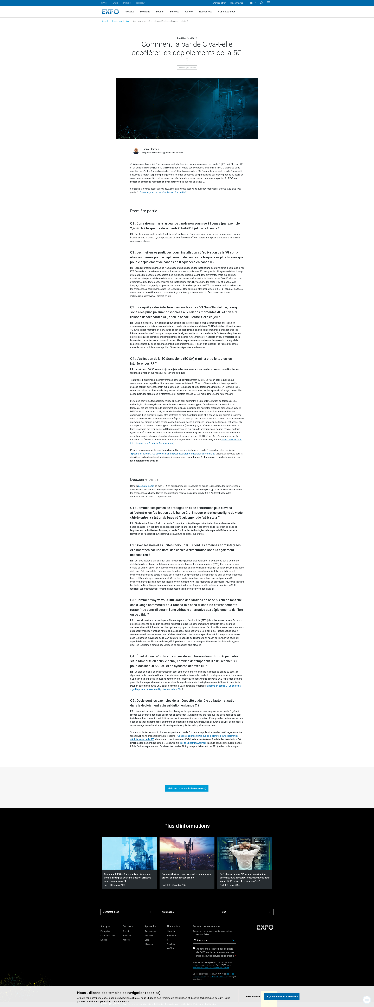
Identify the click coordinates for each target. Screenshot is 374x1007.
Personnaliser (252, 996)
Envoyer (233, 940)
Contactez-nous (227, 11)
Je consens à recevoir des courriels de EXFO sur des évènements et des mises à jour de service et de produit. (215, 952)
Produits (129, 11)
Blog (127, 21)
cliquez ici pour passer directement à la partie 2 (163, 192)
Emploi (115, 3)
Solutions (145, 11)
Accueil (105, 21)
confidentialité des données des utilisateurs (211, 968)
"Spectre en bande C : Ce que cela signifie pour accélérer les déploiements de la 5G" (173, 453)
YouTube (171, 944)
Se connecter (236, 3)
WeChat (170, 948)
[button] (261, 3)
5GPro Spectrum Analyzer (193, 742)
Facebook (171, 935)
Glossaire (149, 944)
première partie (146, 486)
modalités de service (218, 977)
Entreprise (105, 3)
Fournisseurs (140, 3)
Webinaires (150, 935)
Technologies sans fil (187, 67)
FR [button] (251, 3)
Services (174, 11)
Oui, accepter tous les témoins (282, 996)
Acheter (189, 11)
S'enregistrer (219, 3)
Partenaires (126, 3)
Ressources (205, 11)
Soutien (160, 11)
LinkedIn (171, 931)
